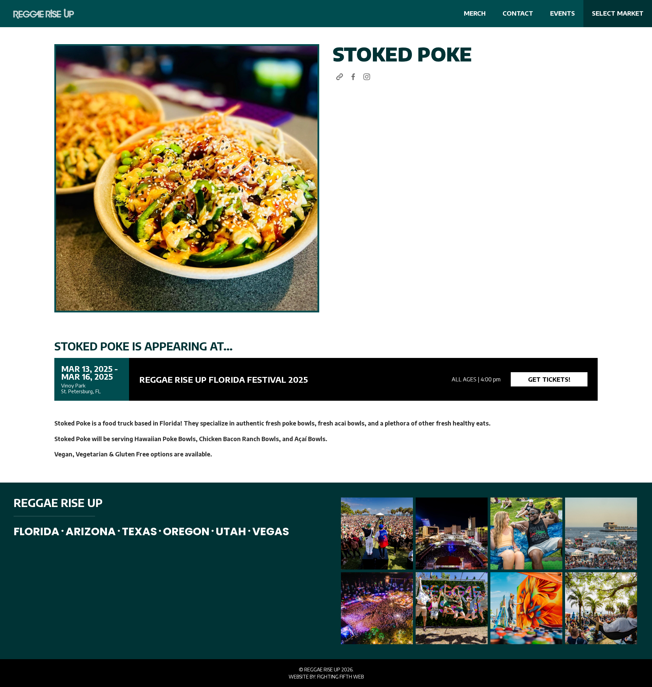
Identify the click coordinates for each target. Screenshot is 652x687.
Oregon (186, 531)
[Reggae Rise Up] (39, 13)
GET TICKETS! (549, 379)
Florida (36, 531)
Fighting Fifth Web (340, 677)
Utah (231, 531)
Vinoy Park (73, 385)
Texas (139, 531)
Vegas (270, 531)
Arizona (91, 531)
